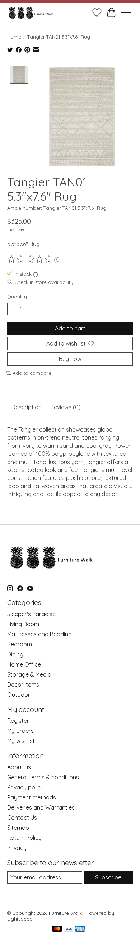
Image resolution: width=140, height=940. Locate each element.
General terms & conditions (43, 777)
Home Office (24, 664)
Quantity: (17, 296)
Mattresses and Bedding (39, 634)
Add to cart (70, 328)
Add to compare (32, 373)
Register (18, 720)
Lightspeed (20, 919)
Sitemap (18, 827)
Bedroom (19, 644)
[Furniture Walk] (30, 12)
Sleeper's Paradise (31, 614)
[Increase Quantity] (29, 308)
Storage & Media (29, 674)
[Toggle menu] (125, 12)
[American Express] (80, 929)
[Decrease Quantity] (14, 308)
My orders (20, 730)
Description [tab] (26, 407)
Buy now (70, 358)
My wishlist (21, 740)
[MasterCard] (57, 929)
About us (19, 767)
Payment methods (31, 797)
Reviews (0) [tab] (65, 407)
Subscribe (108, 877)
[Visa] (68, 929)
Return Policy (24, 837)
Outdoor (18, 694)
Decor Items (23, 684)
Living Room (23, 624)
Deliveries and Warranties (41, 807)
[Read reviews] (30, 259)
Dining (15, 654)
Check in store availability (43, 282)
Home (14, 37)
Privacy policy (25, 787)
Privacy (17, 847)
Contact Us (22, 817)
